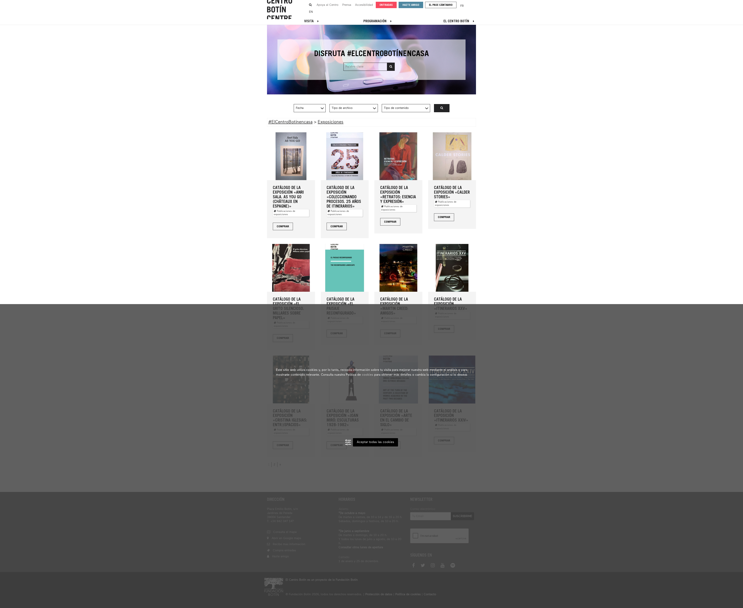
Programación (375, 21)
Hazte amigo (410, 5)
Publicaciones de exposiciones (284, 213)
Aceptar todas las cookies (375, 442)
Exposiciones (330, 122)
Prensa (346, 4)
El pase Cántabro (441, 5)
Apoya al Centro (327, 4)
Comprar (283, 226)
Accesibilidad (364, 4)
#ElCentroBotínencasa (290, 122)
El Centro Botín (456, 21)
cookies (367, 374)
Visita (309, 21)
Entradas (386, 5)
